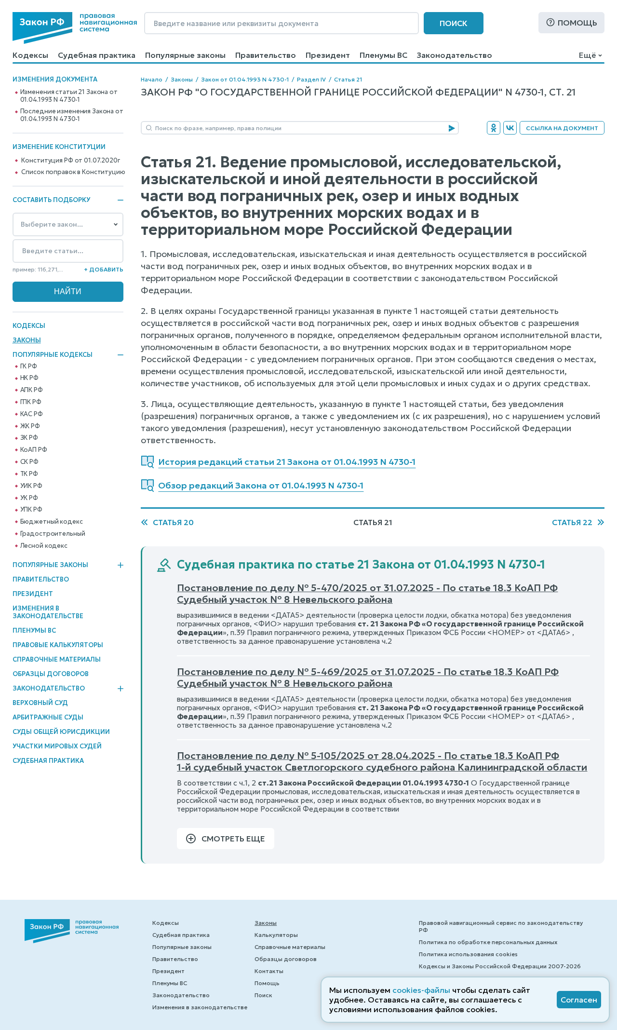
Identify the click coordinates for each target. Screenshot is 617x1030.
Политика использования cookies (468, 954)
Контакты (269, 971)
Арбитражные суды (48, 717)
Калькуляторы (276, 934)
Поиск (454, 23)
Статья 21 (348, 79)
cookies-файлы (421, 990)
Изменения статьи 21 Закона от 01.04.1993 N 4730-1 (69, 96)
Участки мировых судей (57, 746)
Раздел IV (311, 79)
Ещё (587, 55)
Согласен (579, 999)
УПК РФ (31, 510)
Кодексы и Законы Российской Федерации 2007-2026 (500, 966)
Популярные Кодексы (53, 355)
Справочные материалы (57, 659)
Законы (27, 340)
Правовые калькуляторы (58, 645)
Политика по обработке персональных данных (488, 942)
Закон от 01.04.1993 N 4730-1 (245, 79)
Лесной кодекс (43, 546)
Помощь (577, 22)
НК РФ (29, 378)
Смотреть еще (233, 838)
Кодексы (30, 55)
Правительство (265, 55)
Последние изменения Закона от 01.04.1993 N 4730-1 (71, 115)
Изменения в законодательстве (48, 612)
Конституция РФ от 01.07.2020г (70, 160)
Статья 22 (572, 522)
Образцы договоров (51, 674)
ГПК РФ (30, 402)
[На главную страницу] (75, 28)
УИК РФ (31, 486)
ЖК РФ (30, 426)
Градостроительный (52, 534)
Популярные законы (185, 55)
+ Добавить (103, 269)
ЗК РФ (29, 438)
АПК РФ (31, 390)
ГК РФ (28, 366)
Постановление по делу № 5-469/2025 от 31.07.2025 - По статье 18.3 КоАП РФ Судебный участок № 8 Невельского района (368, 677)
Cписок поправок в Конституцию (73, 172)
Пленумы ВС (383, 55)
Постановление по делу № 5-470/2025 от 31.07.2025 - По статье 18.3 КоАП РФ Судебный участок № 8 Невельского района (367, 593)
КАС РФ (31, 414)
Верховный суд (40, 703)
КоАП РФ (33, 450)
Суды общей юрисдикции (61, 732)
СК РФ (29, 462)
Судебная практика (96, 55)
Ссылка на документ (562, 128)
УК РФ (29, 498)
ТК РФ (29, 474)
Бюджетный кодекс (51, 522)
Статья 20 (173, 522)
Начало (151, 79)
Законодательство (454, 55)
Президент (328, 55)
